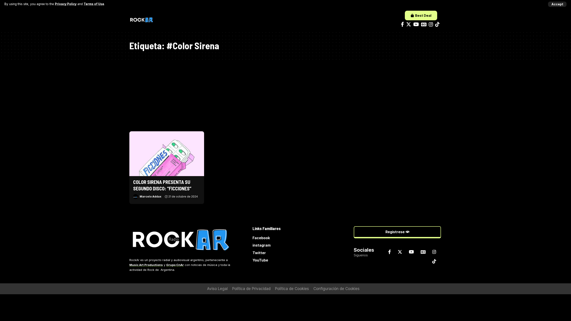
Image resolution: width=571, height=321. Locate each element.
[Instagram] (431, 24)
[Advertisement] (285, 93)
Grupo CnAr (175, 265)
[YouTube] (416, 24)
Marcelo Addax (150, 196)
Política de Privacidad (251, 288)
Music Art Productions (146, 265)
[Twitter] (408, 24)
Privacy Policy (66, 4)
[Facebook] (402, 24)
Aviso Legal (217, 288)
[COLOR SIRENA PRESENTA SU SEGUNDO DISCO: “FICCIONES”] (166, 153)
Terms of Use (94, 4)
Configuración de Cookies (336, 288)
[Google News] (424, 24)
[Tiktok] (437, 24)
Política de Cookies (292, 288)
